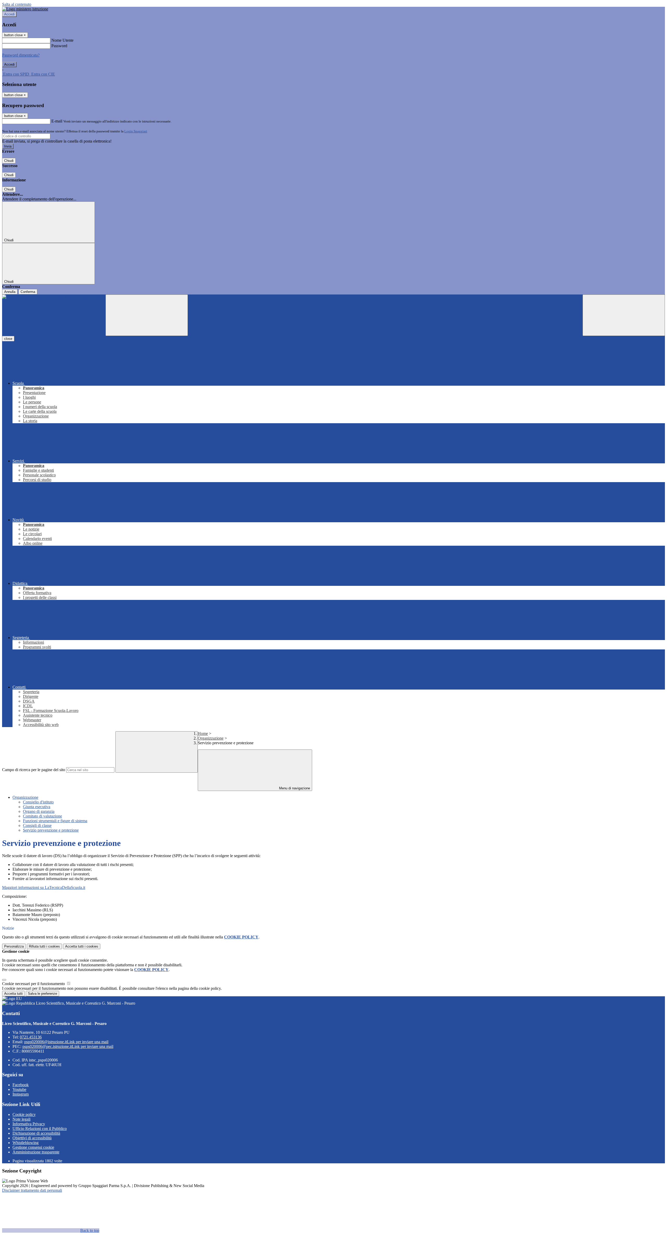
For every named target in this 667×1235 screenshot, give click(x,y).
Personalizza (14, 946)
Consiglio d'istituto (38, 802)
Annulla (9, 292)
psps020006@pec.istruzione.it (67, 1046)
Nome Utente (62, 40)
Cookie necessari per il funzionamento (34, 983)
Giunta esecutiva (36, 806)
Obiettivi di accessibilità (32, 1138)
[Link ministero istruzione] (25, 9)
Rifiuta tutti (44, 946)
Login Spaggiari (135, 131)
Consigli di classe (37, 825)
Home (203, 733)
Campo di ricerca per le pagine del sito (33, 769)
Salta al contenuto (16, 4)
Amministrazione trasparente (36, 1152)
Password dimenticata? (21, 55)
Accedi (9, 14)
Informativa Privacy (29, 1124)
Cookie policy (24, 1114)
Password (59, 46)
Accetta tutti (81, 946)
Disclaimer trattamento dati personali (32, 1190)
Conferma (28, 292)
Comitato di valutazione (42, 816)
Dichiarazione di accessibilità (36, 1133)
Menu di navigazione (294, 788)
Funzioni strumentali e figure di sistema (55, 821)
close (8, 339)
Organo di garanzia (38, 811)
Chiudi (9, 161)
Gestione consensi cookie (33, 1147)
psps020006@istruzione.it (66, 1042)
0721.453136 (31, 1037)
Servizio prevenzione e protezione (51, 830)
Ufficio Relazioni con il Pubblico (40, 1128)
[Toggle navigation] (147, 315)
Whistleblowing (26, 1142)
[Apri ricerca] (624, 315)
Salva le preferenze (42, 994)
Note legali (21, 1119)
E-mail (56, 121)
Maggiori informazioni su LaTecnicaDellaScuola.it (43, 887)
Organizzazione (211, 738)
